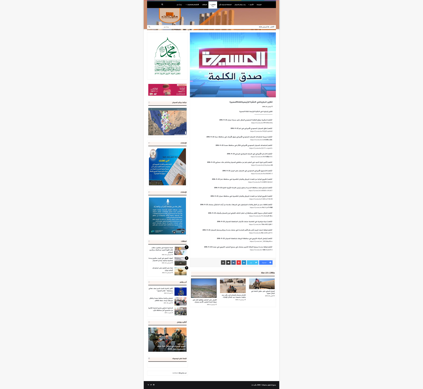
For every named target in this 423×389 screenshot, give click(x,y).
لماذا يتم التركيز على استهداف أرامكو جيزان (162, 269)
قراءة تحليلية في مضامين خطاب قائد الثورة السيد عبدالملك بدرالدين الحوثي (161, 250)
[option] (167, 340)
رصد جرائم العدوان (240, 5)
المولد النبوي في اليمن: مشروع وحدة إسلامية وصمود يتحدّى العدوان (161, 259)
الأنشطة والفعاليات (193, 5)
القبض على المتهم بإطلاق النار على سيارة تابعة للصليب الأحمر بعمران (205, 301)
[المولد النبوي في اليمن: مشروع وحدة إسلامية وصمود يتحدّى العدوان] (180, 261)
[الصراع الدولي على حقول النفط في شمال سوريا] (262, 283)
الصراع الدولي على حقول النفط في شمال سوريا (263, 292)
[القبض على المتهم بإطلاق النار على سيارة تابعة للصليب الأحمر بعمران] (204, 288)
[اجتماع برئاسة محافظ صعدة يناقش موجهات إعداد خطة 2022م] (180, 301)
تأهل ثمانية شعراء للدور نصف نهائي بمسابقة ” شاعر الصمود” (161, 289)
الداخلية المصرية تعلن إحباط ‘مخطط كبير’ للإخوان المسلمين (168, 348)
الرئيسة (259, 5)
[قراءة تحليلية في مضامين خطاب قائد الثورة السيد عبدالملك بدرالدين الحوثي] (180, 251)
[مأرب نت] (211, 19)
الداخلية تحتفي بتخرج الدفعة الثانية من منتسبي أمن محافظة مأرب (160, 309)
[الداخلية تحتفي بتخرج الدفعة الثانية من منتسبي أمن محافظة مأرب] (180, 311)
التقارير (213, 5)
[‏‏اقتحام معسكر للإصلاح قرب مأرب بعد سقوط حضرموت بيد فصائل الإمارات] (233, 285)
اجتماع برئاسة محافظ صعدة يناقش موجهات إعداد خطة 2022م (161, 299)
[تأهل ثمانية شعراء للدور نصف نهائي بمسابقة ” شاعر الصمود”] (180, 291)
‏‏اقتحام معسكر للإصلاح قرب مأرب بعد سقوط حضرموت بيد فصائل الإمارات (234, 296)
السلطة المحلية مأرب (225, 5)
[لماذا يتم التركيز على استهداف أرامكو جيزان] (180, 271)
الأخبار (251, 5)
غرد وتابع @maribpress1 (180, 373)
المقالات (204, 5)
